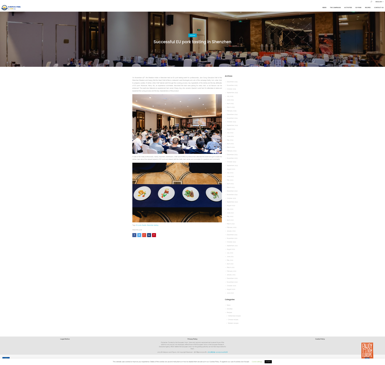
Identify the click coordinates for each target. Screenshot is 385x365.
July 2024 (230, 133)
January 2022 (231, 231)
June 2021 (230, 256)
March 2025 (231, 107)
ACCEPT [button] (268, 361)
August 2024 (231, 129)
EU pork (138, 225)
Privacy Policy (192, 339)
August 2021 (231, 249)
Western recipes (233, 323)
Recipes (367, 8)
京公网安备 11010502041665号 (218, 352)
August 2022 (231, 205)
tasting (156, 225)
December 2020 (232, 278)
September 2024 (232, 125)
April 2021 (230, 264)
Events (144, 225)
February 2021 (231, 271)
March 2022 (231, 224)
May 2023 (230, 180)
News (324, 8)
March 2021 (230, 267)
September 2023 (232, 165)
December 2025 (232, 82)
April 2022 (230, 220)
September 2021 (232, 245)
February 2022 (231, 227)
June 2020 (230, 293)
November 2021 (232, 238)
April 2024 (230, 143)
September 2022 (232, 202)
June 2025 (230, 100)
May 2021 (230, 260)
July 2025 (230, 96)
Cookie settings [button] (257, 362)
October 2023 (231, 162)
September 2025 (232, 92)
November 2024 (232, 118)
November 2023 (232, 158)
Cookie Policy (320, 339)
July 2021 (230, 253)
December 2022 (232, 191)
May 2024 (230, 140)
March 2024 (231, 147)
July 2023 (230, 173)
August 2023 (231, 169)
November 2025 (232, 85)
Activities (348, 8)
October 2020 (231, 285)
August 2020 (231, 289)
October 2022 (231, 198)
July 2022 (230, 209)
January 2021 (231, 275)
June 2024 (230, 136)
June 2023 (230, 176)
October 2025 (231, 89)
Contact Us (378, 8)
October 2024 (231, 122)
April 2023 (230, 183)
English (379, 2)
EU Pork (358, 8)
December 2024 (232, 114)
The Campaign (335, 8)
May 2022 (230, 216)
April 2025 (230, 103)
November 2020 (232, 282)
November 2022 (232, 194)
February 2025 (231, 111)
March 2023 (231, 187)
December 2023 (232, 154)
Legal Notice (65, 339)
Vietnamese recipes (234, 316)
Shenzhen (150, 225)
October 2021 (231, 242)
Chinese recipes (233, 319)
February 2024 (231, 151)
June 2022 (230, 213)
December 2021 (232, 235)
